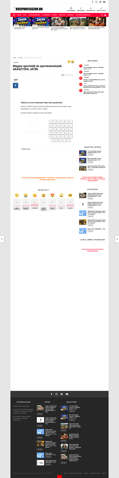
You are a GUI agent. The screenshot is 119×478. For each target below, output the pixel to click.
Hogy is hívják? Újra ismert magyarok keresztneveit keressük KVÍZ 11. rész (59, 29)
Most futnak (101, 10)
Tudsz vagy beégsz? (34, 15)
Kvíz (24, 15)
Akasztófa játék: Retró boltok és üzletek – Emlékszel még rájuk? (75, 447)
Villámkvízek (46, 15)
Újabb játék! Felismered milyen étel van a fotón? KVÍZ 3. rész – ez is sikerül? (97, 221)
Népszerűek (81, 10)
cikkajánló (86, 77)
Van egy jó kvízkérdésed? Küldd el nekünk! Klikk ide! (92, 250)
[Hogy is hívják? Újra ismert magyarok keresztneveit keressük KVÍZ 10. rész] (82, 204)
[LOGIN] (105, 15)
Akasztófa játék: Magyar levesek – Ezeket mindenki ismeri (74, 436)
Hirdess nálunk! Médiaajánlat (75, 473)
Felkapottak (91, 10)
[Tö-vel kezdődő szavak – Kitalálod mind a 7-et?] (22, 21)
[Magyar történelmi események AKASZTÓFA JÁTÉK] (2, 239)
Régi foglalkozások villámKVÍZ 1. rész (50, 461)
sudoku (54, 15)
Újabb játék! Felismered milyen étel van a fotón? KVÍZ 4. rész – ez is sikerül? (97, 212)
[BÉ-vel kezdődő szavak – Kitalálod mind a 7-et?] (40, 21)
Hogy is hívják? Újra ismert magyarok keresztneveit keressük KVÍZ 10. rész (95, 204)
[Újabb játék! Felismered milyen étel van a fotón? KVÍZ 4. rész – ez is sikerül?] (82, 213)
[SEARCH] (102, 15)
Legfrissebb (71, 10)
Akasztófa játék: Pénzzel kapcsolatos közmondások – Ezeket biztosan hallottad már (75, 457)
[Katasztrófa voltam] (72, 61)
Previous (13, 24)
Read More (90, 154)
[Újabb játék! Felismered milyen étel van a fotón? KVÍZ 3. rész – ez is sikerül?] (82, 222)
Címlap (19, 15)
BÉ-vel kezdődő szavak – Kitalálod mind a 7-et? (95, 159)
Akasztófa (62, 15)
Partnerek (104, 473)
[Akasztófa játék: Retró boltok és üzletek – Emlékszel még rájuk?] (64, 446)
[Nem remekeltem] (69, 61)
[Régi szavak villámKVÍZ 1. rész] (82, 231)
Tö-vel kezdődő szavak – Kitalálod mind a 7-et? (95, 151)
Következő (105, 24)
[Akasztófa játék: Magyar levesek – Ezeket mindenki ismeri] (97, 21)
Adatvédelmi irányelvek (83, 15)
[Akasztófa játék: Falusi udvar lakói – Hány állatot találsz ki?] (78, 21)
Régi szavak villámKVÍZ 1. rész (96, 229)
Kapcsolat (70, 15)
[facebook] (51, 394)
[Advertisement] (59, 44)
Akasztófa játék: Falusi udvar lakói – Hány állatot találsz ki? (94, 92)
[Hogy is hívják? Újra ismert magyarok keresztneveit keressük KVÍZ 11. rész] (59, 21)
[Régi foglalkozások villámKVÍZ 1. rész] (40, 462)
